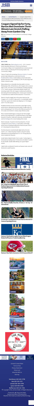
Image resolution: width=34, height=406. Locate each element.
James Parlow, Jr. (12, 123)
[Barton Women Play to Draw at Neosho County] (17, 162)
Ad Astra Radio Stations (17, 1)
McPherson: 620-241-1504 (17, 388)
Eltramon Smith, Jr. (22, 74)
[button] (31, 5)
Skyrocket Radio (21, 392)
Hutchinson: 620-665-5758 (17, 379)
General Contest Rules (17, 363)
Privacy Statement (17, 368)
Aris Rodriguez (7, 119)
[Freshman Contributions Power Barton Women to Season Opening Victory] (17, 212)
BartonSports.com (16, 64)
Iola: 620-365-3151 (17, 381)
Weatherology (26, 396)
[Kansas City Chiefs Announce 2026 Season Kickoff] (17, 246)
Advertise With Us (17, 372)
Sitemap (17, 374)
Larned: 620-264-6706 (17, 383)
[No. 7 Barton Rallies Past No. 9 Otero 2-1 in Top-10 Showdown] (17, 196)
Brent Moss (10, 78)
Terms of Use (17, 366)
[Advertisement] (17, 11)
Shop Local (17, 370)
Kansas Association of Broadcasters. (17, 394)
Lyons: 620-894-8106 (17, 386)
